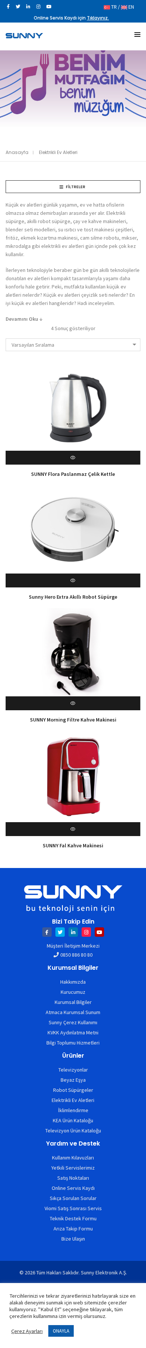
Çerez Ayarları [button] (27, 1331)
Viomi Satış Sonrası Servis (73, 1208)
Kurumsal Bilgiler (73, 1002)
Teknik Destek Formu (73, 1218)
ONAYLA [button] (61, 1331)
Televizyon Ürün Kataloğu (73, 1130)
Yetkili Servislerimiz (73, 1167)
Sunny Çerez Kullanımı (73, 1022)
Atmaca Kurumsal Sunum (73, 1012)
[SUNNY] (24, 35)
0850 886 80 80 (76, 954)
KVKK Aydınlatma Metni (73, 1032)
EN (130, 6)
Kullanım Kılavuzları (73, 1157)
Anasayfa (17, 152)
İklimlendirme (73, 1110)
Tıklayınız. (98, 18)
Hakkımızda (73, 981)
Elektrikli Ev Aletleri (73, 1100)
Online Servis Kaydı (73, 1188)
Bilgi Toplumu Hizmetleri (73, 1042)
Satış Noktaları (73, 1177)
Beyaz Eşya (73, 1079)
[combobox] (73, 344)
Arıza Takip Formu (73, 1228)
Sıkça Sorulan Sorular (73, 1198)
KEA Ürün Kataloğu (73, 1120)
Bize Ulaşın (73, 1238)
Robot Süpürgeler (73, 1090)
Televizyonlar (73, 1069)
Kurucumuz (73, 992)
